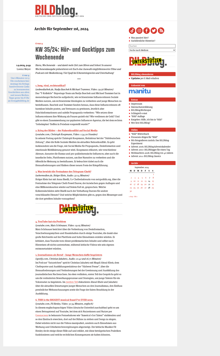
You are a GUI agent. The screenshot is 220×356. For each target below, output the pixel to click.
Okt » (135, 196)
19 (142, 184)
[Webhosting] (140, 93)
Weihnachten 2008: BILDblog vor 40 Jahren (152, 152)
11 (138, 181)
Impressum (136, 103)
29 (153, 187)
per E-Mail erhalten (145, 78)
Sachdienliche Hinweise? (143, 40)
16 (131, 184)
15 (153, 181)
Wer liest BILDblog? (140, 122)
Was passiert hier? (140, 37)
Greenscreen (41, 315)
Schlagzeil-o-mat (139, 113)
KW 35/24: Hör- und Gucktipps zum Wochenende (75, 53)
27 (145, 187)
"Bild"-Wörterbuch (140, 133)
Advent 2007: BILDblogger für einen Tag (150, 149)
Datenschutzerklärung (142, 107)
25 (138, 187)
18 (138, 184)
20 (145, 184)
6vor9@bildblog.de (20, 100)
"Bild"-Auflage (138, 116)
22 (153, 184)
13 (145, 181)
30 (131, 191)
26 (142, 187)
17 (134, 184)
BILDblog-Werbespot (141, 110)
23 (131, 187)
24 (134, 187)
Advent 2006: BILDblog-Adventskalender (151, 146)
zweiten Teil (72, 281)
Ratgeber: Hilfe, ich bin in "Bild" (146, 119)
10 (134, 181)
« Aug (131, 196)
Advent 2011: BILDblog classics (146, 156)
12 (142, 181)
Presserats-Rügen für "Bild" (144, 137)
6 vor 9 (39, 43)
